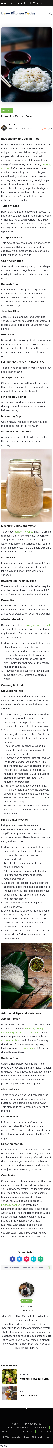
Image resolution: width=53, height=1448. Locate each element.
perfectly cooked (23, 531)
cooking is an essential (37, 625)
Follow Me (26, 1301)
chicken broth (9, 1040)
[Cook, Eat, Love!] (18, 13)
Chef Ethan (12, 125)
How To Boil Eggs (28, 1395)
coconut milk (26, 1048)
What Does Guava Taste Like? (34, 1379)
